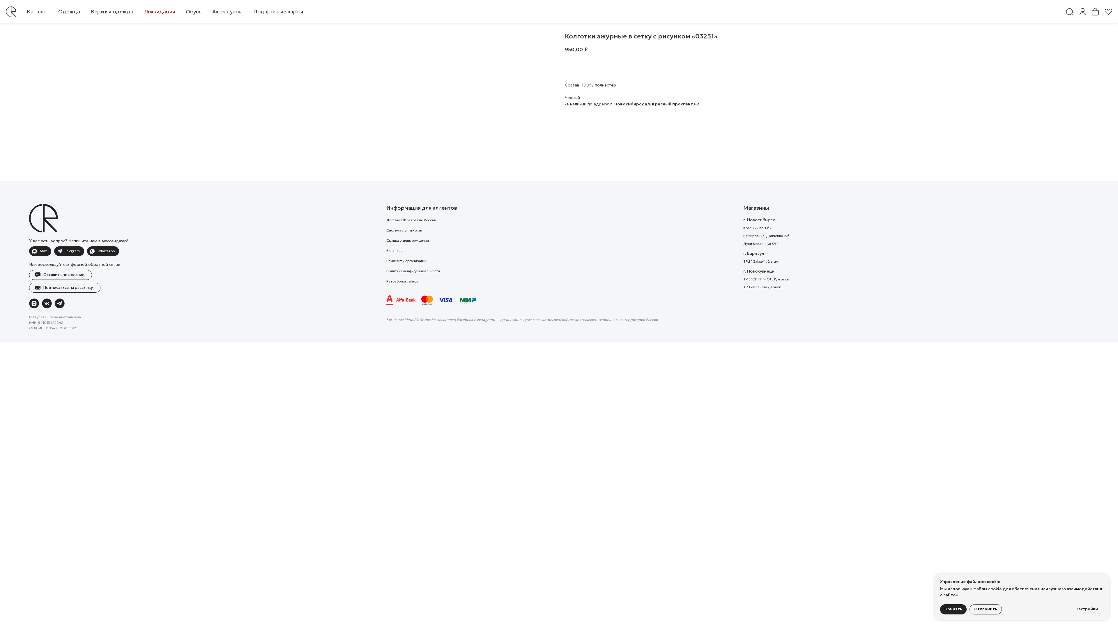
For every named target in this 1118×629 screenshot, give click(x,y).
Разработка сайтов (402, 281)
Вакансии (394, 250)
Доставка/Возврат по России (411, 220)
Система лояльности (404, 230)
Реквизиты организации (406, 261)
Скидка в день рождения (407, 240)
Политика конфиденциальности (413, 271)
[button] (69, 11)
